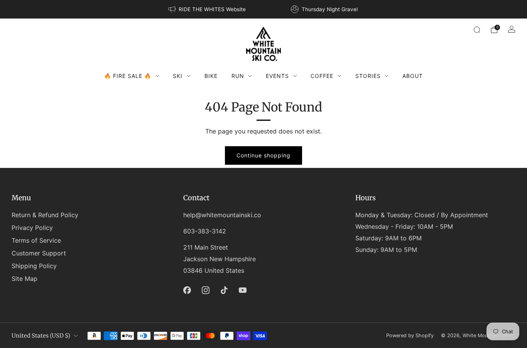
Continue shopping (263, 155)
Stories (368, 76)
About (412, 76)
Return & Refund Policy (45, 215)
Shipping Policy (34, 266)
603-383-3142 (204, 231)
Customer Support (39, 253)
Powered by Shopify (410, 335)
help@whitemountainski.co (222, 215)
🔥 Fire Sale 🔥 (127, 76)
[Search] (477, 30)
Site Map (24, 278)
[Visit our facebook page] (187, 290)
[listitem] (207, 9)
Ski (177, 76)
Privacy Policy (32, 227)
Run (237, 76)
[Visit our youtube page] (242, 290)
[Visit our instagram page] (205, 290)
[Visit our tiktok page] (224, 290)
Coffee (322, 76)
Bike (211, 76)
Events (277, 76)
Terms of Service (36, 240)
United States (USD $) (41, 335)
